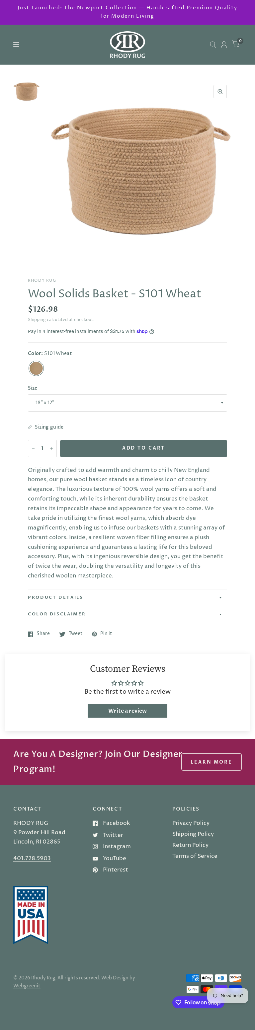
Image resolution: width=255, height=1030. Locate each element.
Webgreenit (27, 986)
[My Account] (223, 45)
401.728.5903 (32, 858)
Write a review (127, 711)
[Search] (213, 45)
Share (43, 634)
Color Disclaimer (57, 614)
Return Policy (190, 845)
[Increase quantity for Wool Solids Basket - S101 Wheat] (51, 448)
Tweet (76, 634)
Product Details (55, 597)
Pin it (106, 634)
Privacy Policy (191, 823)
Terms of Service (194, 856)
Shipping (37, 320)
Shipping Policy (193, 834)
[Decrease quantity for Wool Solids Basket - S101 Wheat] (33, 448)
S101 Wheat (36, 368)
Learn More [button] (211, 762)
